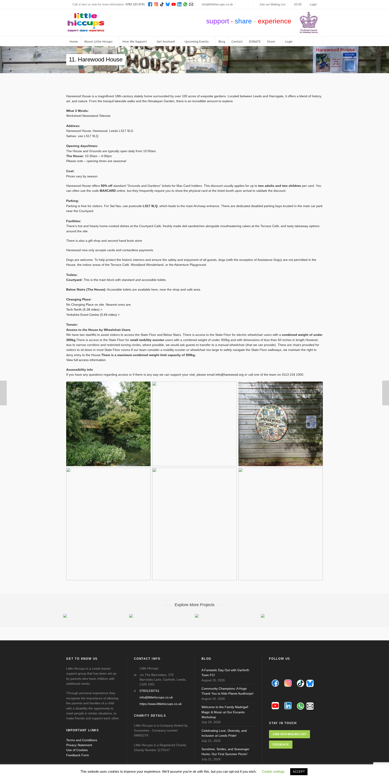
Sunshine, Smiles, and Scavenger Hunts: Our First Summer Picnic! (225, 751)
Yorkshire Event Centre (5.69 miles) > (93, 314)
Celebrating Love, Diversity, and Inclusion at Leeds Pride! (224, 733)
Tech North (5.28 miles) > (84, 309)
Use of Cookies (77, 750)
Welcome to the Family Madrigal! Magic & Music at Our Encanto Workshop (224, 712)
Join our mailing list (289, 734)
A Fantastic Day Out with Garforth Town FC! (225, 672)
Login (313, 4)
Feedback (281, 744)
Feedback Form (77, 755)
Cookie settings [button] (273, 771)
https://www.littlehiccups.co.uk (161, 704)
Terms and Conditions (81, 740)
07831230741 (149, 691)
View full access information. (86, 360)
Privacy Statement (79, 745)
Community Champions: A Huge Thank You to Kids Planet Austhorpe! (227, 691)
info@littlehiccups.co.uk (217, 4)
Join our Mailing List (272, 4)
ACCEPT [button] (299, 771)
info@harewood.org (229, 374)
